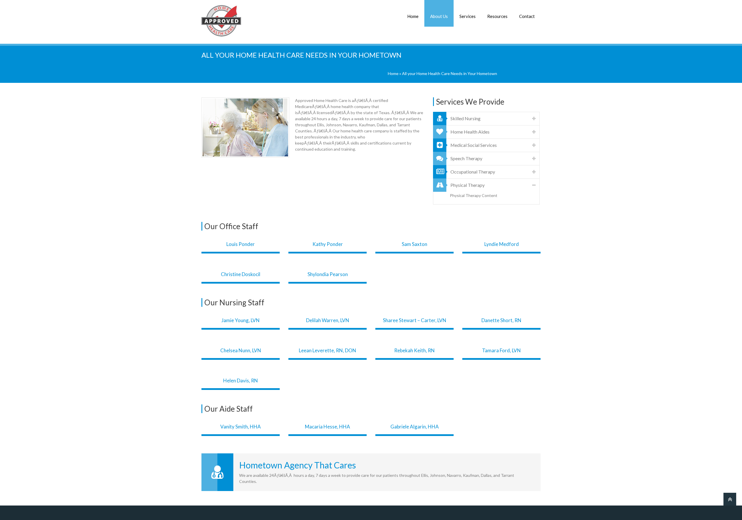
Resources (497, 16)
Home (413, 16)
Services (467, 16)
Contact (527, 16)
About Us (439, 16)
